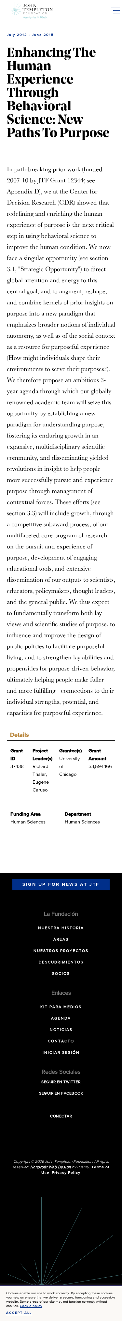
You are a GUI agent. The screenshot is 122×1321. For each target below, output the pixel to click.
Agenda (61, 1019)
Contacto (61, 1041)
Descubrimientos (61, 962)
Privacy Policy (66, 1173)
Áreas (61, 940)
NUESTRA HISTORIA (61, 928)
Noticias (61, 1030)
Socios (61, 974)
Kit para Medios (61, 1007)
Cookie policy (31, 1306)
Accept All (19, 1312)
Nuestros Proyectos (61, 951)
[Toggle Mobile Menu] (115, 10)
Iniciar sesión (61, 1053)
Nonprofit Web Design (50, 1167)
